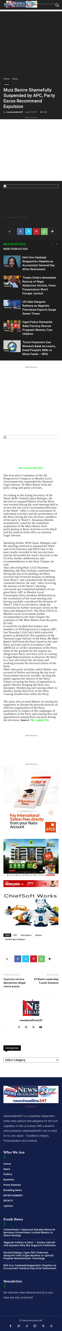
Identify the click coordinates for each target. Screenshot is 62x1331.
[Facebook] (20, 231)
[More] (52, 231)
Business (8, 307)
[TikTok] (27, 1326)
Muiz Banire (26, 935)
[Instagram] (27, 1027)
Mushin (38, 935)
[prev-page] (51, 244)
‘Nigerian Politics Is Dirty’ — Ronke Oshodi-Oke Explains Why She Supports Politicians (29, 1244)
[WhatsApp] (44, 231)
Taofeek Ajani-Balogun (15, 939)
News (15, 78)
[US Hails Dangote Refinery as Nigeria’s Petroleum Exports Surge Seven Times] (12, 304)
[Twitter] (28, 231)
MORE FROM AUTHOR (15, 249)
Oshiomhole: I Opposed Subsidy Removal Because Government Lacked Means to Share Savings (29, 1232)
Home (6, 78)
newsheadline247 (15, 112)
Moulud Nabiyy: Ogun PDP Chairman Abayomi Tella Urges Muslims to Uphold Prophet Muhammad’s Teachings (28, 1255)
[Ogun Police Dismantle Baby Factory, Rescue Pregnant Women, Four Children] (12, 326)
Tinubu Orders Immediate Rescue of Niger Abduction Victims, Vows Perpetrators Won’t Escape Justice (39, 285)
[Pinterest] (36, 231)
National (8, 286)
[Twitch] (35, 1326)
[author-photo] (31, 1016)
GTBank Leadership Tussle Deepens (46, 981)
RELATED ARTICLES (14, 244)
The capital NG (39, 720)
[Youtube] (42, 1027)
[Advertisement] (31, 42)
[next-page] (57, 244)
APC (15, 935)
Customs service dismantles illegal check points (14, 983)
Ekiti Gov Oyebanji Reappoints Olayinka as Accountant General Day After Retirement (29, 1267)
